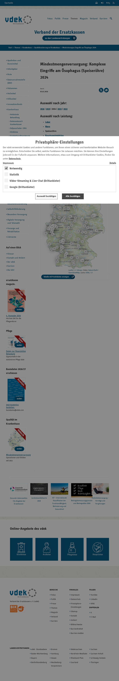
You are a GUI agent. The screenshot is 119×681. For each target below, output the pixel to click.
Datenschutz (15, 158)
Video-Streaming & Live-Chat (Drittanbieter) (35, 180)
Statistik (14, 174)
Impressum (8, 163)
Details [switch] (113, 163)
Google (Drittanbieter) (22, 187)
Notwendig (16, 168)
